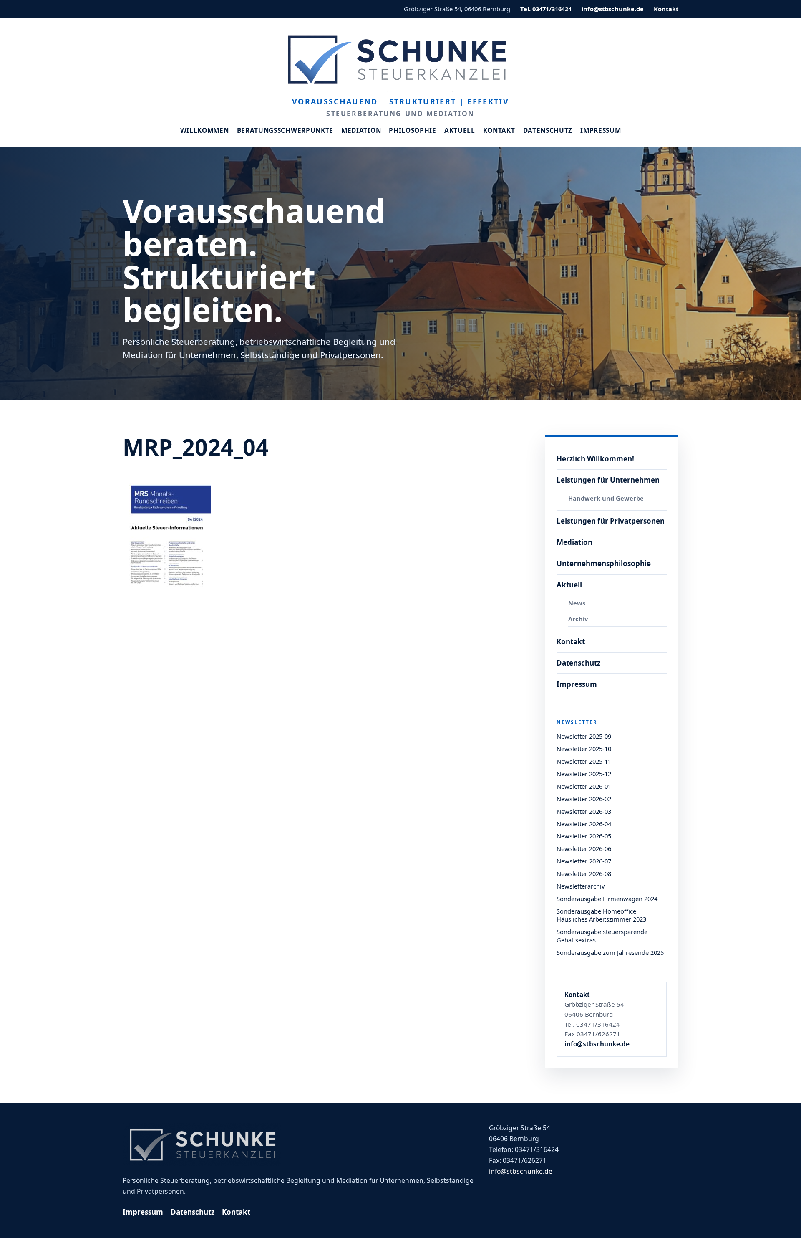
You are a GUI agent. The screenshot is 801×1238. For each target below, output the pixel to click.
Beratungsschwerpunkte (285, 130)
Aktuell (459, 130)
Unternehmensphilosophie (604, 563)
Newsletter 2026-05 (584, 836)
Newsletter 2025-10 (584, 748)
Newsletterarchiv (581, 886)
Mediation (361, 130)
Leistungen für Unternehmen (608, 480)
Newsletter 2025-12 (584, 774)
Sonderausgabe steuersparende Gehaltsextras (602, 935)
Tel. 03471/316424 (546, 9)
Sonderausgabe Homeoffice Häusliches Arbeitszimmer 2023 (601, 915)
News (576, 603)
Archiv (578, 619)
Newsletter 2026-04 (584, 824)
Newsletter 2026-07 (584, 861)
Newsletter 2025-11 (584, 761)
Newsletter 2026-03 (584, 811)
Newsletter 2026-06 (584, 848)
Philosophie (412, 130)
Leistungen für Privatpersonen (611, 521)
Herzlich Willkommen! (595, 458)
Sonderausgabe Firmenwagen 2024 (607, 898)
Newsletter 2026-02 (584, 799)
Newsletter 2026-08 (584, 873)
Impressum (600, 130)
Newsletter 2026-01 (584, 786)
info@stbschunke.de (613, 9)
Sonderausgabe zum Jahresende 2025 (610, 952)
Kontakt (666, 9)
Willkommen (204, 130)
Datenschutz (548, 130)
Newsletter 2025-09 (584, 736)
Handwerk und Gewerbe (606, 498)
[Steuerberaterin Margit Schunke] (400, 59)
